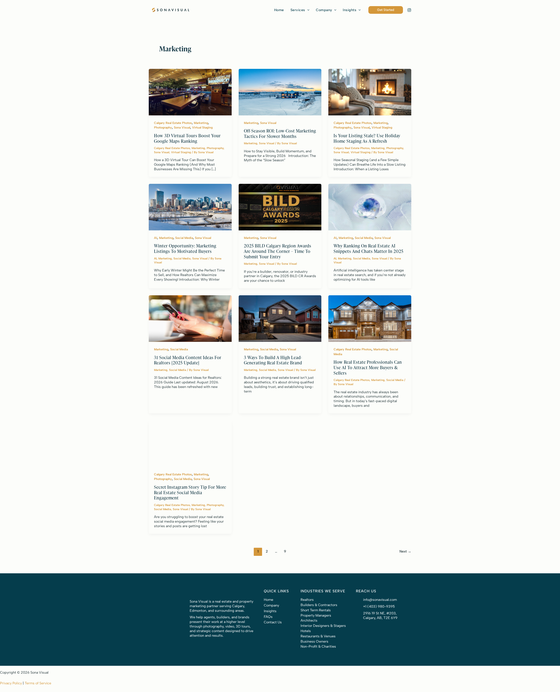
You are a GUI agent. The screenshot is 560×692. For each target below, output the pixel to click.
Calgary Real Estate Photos (173, 123)
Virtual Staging (202, 127)
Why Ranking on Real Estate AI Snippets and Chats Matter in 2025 (368, 248)
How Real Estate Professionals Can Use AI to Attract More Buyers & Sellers (368, 367)
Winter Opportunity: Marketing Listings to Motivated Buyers (185, 248)
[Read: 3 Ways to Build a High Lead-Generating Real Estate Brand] (280, 318)
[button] (300, 10)
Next (405, 551)
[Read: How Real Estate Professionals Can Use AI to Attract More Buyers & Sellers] (369, 318)
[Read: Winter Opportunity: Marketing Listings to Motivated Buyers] (190, 207)
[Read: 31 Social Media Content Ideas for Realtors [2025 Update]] (190, 318)
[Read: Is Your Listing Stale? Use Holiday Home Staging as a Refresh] (369, 92)
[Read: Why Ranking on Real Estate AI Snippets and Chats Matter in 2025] (369, 207)
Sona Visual (182, 127)
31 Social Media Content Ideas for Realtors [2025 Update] (187, 360)
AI (155, 238)
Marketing (201, 123)
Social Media (184, 238)
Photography (163, 127)
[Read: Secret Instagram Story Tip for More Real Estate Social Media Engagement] (190, 443)
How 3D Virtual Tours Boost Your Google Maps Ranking (187, 138)
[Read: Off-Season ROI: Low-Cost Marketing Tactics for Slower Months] (280, 92)
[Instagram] (409, 10)
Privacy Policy (11, 683)
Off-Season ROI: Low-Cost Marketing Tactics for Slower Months (280, 133)
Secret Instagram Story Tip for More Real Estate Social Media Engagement (190, 492)
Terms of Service (38, 683)
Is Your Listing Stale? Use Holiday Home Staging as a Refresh (367, 138)
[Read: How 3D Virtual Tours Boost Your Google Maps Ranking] (190, 92)
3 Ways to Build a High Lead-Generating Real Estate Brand (273, 360)
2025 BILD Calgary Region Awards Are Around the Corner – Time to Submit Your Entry (277, 251)
